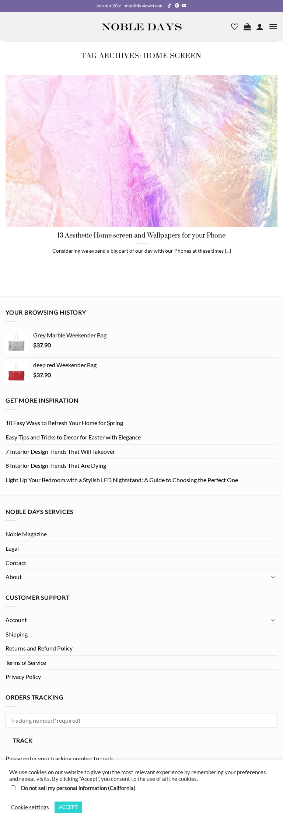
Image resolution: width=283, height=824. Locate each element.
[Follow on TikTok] (169, 5)
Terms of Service (26, 662)
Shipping (17, 634)
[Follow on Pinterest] (177, 5)
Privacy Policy (23, 676)
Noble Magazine (26, 533)
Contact (16, 562)
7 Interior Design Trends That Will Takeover (60, 451)
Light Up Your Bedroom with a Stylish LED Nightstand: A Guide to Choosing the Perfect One (122, 479)
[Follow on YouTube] (184, 5)
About (14, 576)
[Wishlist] (234, 26)
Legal (12, 548)
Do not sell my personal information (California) (78, 788)
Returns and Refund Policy (39, 648)
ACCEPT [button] (68, 807)
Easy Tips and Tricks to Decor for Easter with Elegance (73, 437)
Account (16, 619)
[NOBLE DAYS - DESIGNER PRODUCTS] (141, 26)
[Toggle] (273, 576)
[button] (247, 26)
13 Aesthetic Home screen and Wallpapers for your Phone (141, 236)
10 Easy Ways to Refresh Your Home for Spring (64, 422)
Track (23, 740)
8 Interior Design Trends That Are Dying (56, 465)
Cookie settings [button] (30, 807)
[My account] (259, 26)
